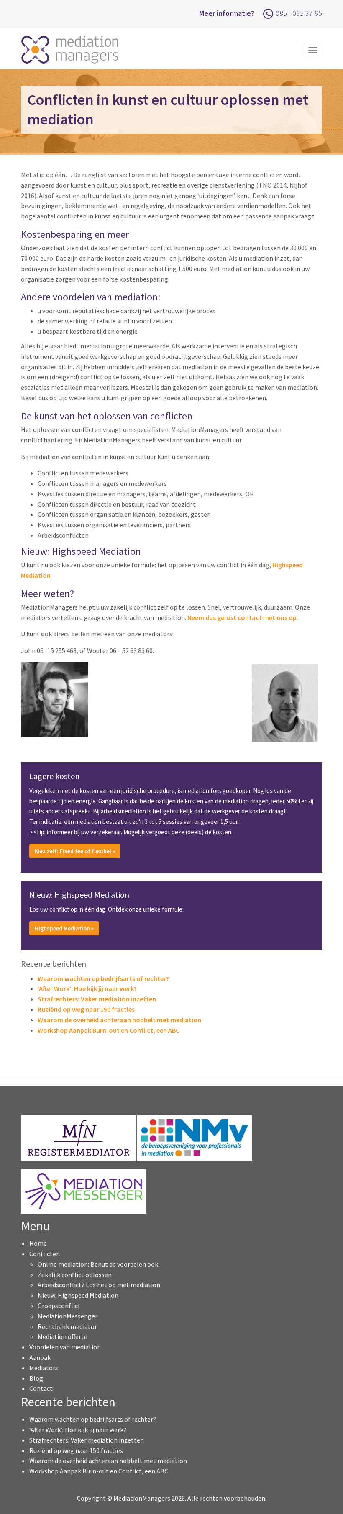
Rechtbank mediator (67, 1326)
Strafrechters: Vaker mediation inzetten (97, 999)
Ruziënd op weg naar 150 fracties (86, 1009)
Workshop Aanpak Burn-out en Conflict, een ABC (108, 1030)
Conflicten (44, 1254)
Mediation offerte (62, 1336)
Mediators (43, 1368)
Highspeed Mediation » (64, 928)
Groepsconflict (59, 1305)
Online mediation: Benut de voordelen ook (98, 1264)
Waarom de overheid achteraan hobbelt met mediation (119, 1020)
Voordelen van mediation (65, 1347)
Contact (41, 1388)
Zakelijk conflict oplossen (75, 1274)
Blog (36, 1378)
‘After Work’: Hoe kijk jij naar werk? (87, 988)
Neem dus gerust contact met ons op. (242, 617)
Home (38, 1243)
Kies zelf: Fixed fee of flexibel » (75, 851)
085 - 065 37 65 (299, 13)
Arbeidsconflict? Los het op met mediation (99, 1284)
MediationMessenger (67, 1316)
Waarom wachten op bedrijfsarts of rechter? (103, 978)
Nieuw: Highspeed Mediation (78, 1295)
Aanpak (40, 1357)
